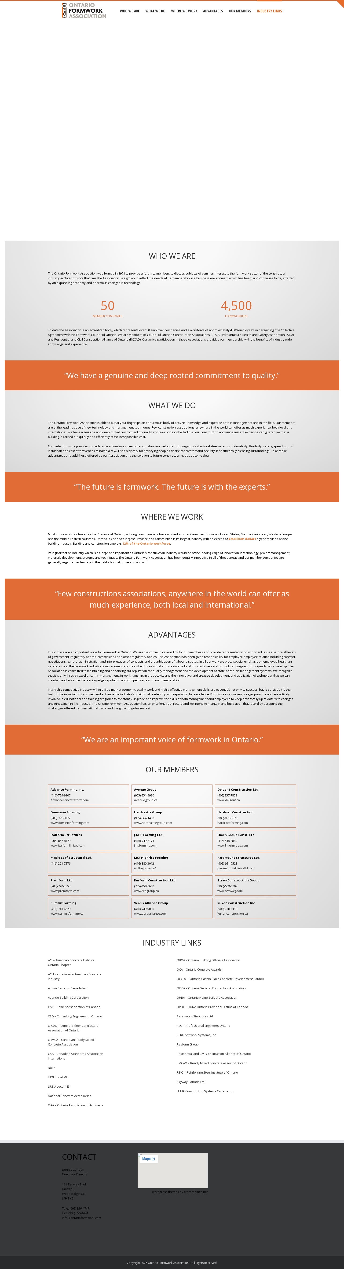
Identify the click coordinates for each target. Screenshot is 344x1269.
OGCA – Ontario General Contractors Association (211, 988)
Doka (51, 1068)
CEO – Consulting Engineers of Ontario (75, 1016)
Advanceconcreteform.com (70, 800)
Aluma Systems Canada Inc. (67, 988)
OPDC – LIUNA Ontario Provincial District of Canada (212, 1007)
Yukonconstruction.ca (232, 913)
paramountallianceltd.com (235, 868)
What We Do (155, 11)
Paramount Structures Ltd (195, 1016)
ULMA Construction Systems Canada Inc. (205, 1091)
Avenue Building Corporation (68, 997)
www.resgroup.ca (146, 891)
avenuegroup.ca (145, 800)
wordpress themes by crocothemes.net (180, 1192)
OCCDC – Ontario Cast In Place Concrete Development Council (220, 979)
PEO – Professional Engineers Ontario (203, 1025)
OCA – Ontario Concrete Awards (199, 969)
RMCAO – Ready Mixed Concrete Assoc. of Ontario (212, 1063)
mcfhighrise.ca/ (145, 868)
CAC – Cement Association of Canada (74, 1007)
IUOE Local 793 (58, 1077)
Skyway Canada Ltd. (191, 1082)
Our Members (240, 11)
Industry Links (269, 11)
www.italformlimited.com (68, 845)
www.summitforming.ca (67, 913)
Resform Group (188, 1044)
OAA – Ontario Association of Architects (75, 1105)
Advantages (213, 11)
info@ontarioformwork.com (81, 1218)
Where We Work (184, 11)
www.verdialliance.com (150, 913)
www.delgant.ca (228, 800)
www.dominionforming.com (70, 823)
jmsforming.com (145, 845)
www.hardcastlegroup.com (153, 823)
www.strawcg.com (230, 891)
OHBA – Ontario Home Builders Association (207, 997)
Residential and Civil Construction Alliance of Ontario (214, 1054)
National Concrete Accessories (69, 1096)
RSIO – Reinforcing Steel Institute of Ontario (207, 1072)
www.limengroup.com (232, 845)
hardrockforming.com (232, 823)
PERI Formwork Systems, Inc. (196, 1035)
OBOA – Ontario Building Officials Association (208, 960)
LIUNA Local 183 (59, 1086)
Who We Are (130, 11)
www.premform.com (65, 891)
